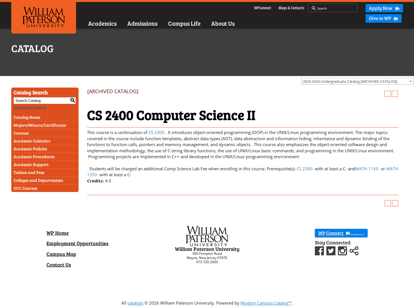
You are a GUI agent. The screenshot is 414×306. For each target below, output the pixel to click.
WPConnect (262, 7)
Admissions (142, 23)
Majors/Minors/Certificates (40, 125)
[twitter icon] (331, 250)
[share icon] (354, 250)
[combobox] (357, 81)
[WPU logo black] (43, 16)
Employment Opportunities (77, 243)
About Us (223, 23)
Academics (102, 23)
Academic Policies (30, 148)
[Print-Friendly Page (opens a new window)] (387, 94)
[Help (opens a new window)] (395, 94)
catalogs (135, 303)
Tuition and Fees (29, 172)
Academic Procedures (34, 156)
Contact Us (58, 264)
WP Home (57, 232)
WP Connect (331, 233)
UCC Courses (25, 188)
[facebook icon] (320, 250)
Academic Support (31, 164)
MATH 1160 (367, 168)
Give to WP (380, 18)
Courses (21, 133)
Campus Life (184, 23)
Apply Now (381, 8)
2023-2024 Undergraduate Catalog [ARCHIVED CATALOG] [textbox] (350, 81)
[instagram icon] (343, 250)
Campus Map (61, 254)
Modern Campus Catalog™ (266, 303)
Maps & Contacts (291, 7)
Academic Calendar (32, 141)
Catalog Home (27, 117)
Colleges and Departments (38, 180)
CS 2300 (156, 132)
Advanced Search (30, 107)
